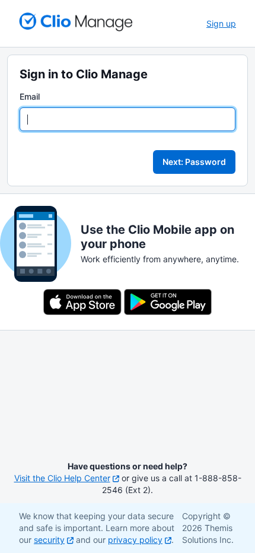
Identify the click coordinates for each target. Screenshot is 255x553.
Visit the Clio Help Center (62, 478)
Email (30, 96)
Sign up (221, 23)
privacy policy (135, 540)
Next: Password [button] (194, 162)
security (49, 540)
